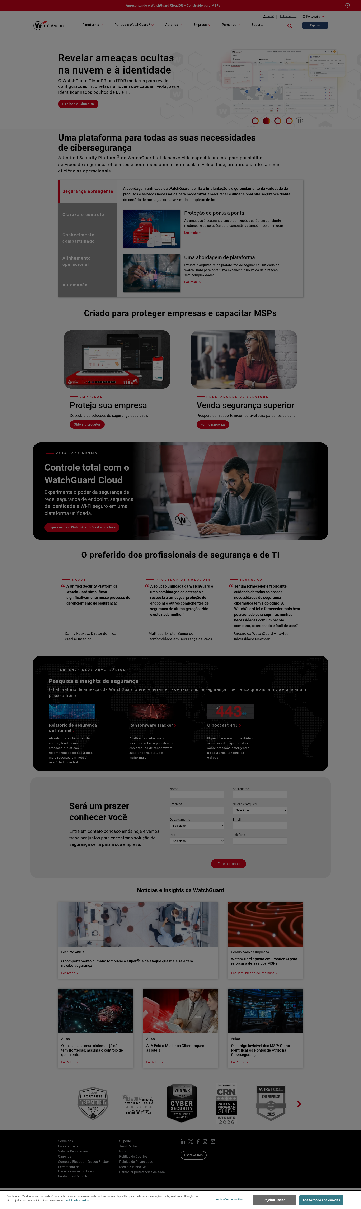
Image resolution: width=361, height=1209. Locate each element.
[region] (180, 1199)
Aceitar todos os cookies (321, 1200)
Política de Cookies (77, 1200)
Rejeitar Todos (274, 1200)
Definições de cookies (229, 1199)
